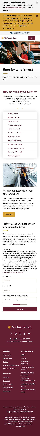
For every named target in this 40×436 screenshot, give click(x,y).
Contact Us (6, 381)
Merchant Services (14, 137)
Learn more (8, 214)
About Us (6, 351)
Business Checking (14, 117)
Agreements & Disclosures (25, 362)
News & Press (7, 358)
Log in (32, 38)
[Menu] (37, 38)
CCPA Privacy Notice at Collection (13, 273)
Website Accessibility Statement (27, 374)
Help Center (7, 391)
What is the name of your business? (14, 296)
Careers (5, 362)
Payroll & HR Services (14, 140)
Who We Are (7, 355)
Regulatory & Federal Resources (27, 368)
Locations (6, 377)
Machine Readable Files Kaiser (28, 390)
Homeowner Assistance (14, 7)
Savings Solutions (13, 121)
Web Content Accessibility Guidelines (28, 379)
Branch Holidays (8, 384)
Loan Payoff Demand (15, 152)
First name (6, 276)
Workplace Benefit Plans (16, 148)
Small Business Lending (15, 133)
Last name (6, 286)
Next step (20, 309)
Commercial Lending (14, 129)
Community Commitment (11, 365)
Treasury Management (15, 125)
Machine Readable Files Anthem (28, 385)
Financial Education (27, 351)
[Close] (37, 3)
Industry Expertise (14, 156)
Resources (7, 374)
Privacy (23, 355)
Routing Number (8, 387)
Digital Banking (13, 114)
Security (23, 358)
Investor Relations (9, 368)
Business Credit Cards (15, 144)
